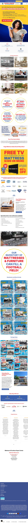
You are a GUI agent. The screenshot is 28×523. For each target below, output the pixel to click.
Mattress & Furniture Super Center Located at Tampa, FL (19, 499)
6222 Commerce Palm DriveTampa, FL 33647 (4, 468)
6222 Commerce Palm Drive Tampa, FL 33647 (14, 437)
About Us (4, 498)
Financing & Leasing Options (11, 498)
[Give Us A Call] (7, 33)
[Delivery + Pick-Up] (7, 28)
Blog (5, 499)
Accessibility (25, 498)
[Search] (22, 3)
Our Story (3, 499)
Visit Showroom (19, 194)
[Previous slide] (2, 14)
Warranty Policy (17, 498)
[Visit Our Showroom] (20, 33)
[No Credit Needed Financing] (20, 28)
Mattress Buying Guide (9, 499)
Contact (7, 498)
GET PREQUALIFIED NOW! (19, 1)
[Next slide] (26, 14)
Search (1, 498)
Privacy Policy (21, 498)
